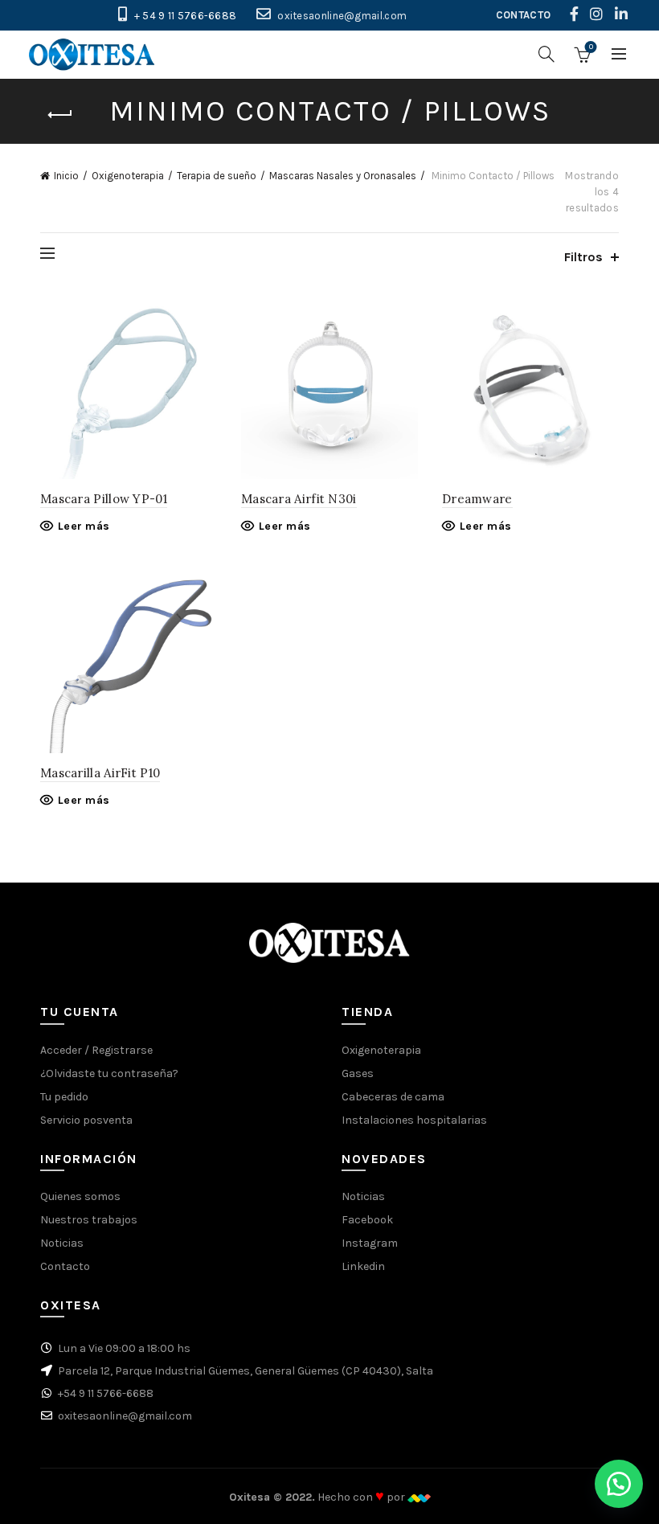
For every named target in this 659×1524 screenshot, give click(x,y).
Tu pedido (64, 1097)
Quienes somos (80, 1196)
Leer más (83, 526)
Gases (358, 1073)
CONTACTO (523, 15)
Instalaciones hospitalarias (414, 1120)
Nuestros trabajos (88, 1220)
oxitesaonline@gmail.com (342, 16)
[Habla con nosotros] (619, 1484)
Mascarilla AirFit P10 (100, 772)
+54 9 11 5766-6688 (105, 1393)
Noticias (62, 1243)
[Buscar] (546, 54)
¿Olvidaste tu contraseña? (109, 1073)
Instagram (370, 1243)
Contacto (65, 1266)
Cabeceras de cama (393, 1097)
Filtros (583, 256)
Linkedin (363, 1266)
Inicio (66, 176)
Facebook (367, 1220)
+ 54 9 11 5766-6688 (185, 16)
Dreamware (477, 498)
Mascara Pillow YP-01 (103, 498)
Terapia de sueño (216, 176)
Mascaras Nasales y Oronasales (342, 176)
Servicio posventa (86, 1120)
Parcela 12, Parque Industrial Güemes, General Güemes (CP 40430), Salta (245, 1371)
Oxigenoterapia (128, 176)
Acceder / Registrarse (96, 1050)
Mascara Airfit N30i (299, 498)
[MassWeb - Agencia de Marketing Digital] (419, 1497)
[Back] (60, 115)
